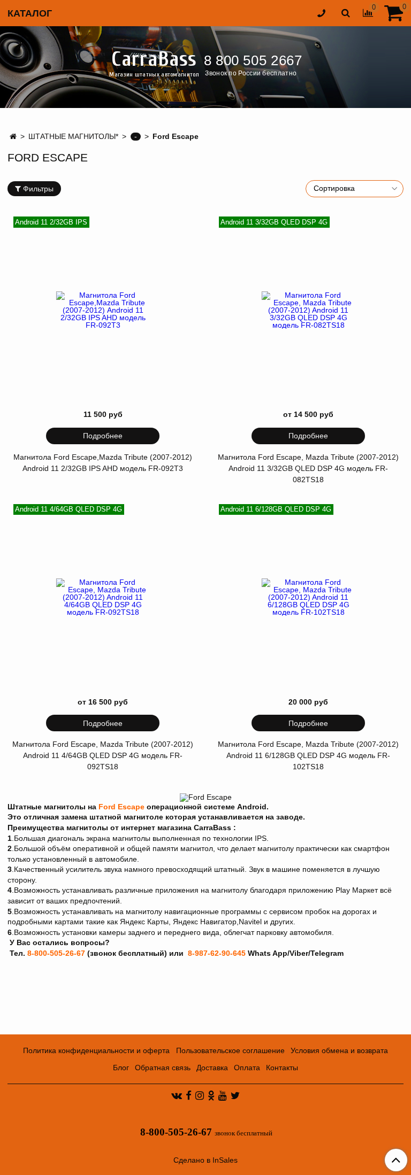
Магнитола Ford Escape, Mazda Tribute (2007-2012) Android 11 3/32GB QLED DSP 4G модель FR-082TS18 (308, 468)
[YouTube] (222, 1095)
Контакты (282, 1067)
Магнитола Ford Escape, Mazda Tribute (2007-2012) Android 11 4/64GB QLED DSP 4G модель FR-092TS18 (102, 755)
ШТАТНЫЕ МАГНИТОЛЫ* (73, 136)
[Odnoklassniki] (211, 1095)
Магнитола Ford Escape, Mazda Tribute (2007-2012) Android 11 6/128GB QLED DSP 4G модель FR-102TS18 (308, 755)
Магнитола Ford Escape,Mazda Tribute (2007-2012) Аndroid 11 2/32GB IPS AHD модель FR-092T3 (102, 463)
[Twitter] (235, 1095)
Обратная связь (163, 1067)
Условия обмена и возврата (339, 1050)
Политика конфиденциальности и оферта (96, 1050)
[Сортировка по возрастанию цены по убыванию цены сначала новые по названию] (355, 188)
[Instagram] (199, 1095)
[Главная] (13, 136)
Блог (121, 1067)
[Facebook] (189, 1095)
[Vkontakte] (176, 1095)
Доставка (212, 1067)
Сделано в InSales (205, 1160)
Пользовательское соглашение (230, 1050)
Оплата (247, 1067)
